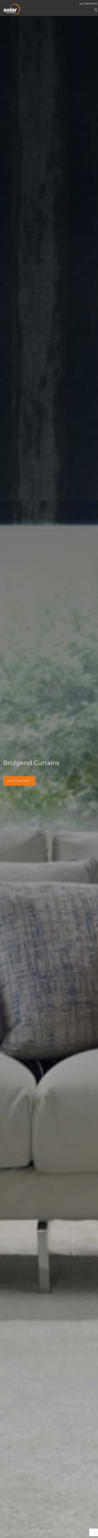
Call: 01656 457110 (88, 4)
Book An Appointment (18, 781)
